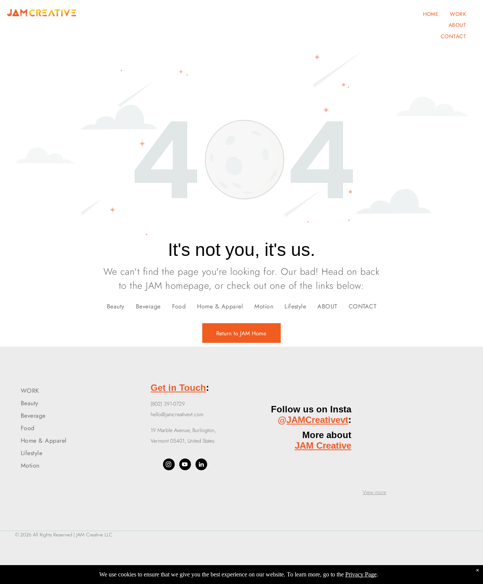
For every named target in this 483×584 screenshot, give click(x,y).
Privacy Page (361, 574)
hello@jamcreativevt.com (177, 414)
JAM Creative (323, 445)
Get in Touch (178, 388)
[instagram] (169, 465)
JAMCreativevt (317, 420)
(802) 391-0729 (168, 403)
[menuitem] (431, 14)
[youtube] (185, 465)
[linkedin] (201, 465)
